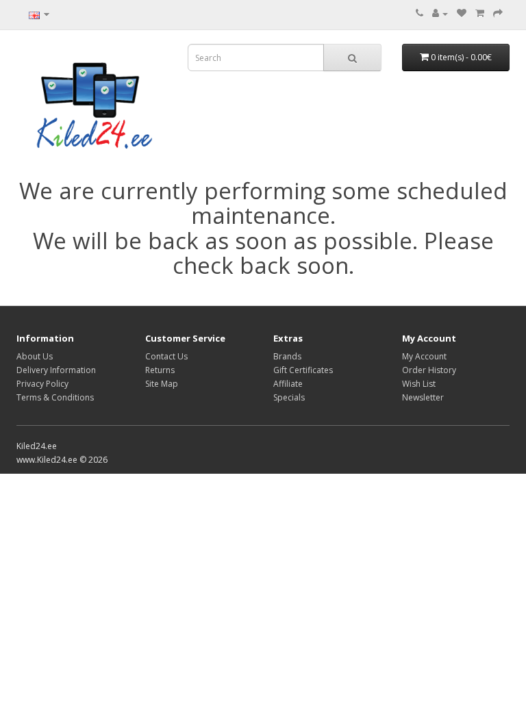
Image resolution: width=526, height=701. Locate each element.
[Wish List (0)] (461, 13)
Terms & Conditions (55, 397)
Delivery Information (56, 370)
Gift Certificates (303, 370)
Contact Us (166, 356)
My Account (424, 356)
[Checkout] (498, 13)
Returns (160, 370)
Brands (287, 356)
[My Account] (440, 13)
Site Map (161, 384)
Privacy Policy (42, 384)
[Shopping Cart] (479, 13)
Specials (289, 397)
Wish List (419, 384)
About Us (34, 356)
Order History (429, 370)
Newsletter (423, 397)
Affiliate (288, 384)
